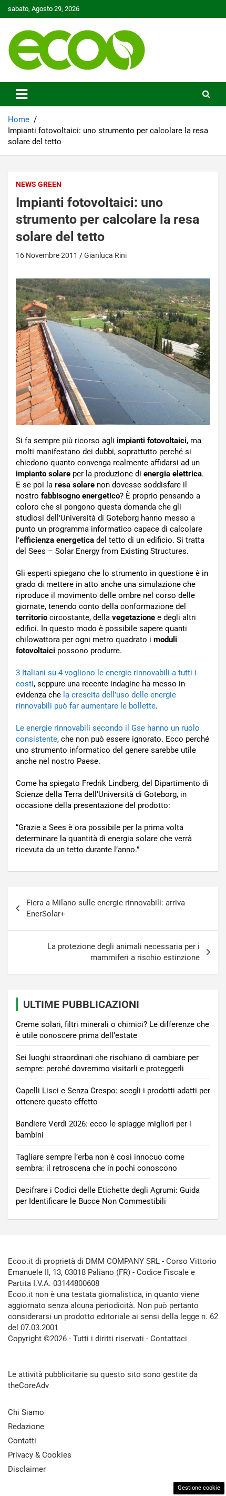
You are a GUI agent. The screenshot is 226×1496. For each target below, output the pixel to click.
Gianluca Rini (105, 255)
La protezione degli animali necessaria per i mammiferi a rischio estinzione (123, 952)
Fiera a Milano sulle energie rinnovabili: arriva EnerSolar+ (105, 908)
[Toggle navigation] (21, 94)
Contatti (22, 1440)
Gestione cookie (199, 1487)
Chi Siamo (26, 1412)
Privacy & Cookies (39, 1455)
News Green (38, 184)
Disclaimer (27, 1469)
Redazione (26, 1426)
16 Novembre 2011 (47, 255)
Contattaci (168, 1338)
